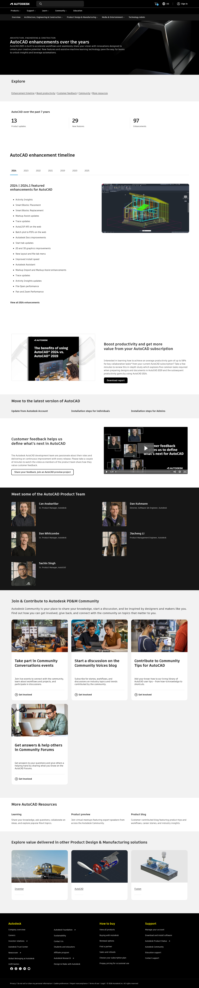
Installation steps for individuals (90, 411)
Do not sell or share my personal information (34, 983)
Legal (103, 983)
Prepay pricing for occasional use (114, 963)
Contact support (152, 958)
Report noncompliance (79, 983)
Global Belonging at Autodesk (21, 958)
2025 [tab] (87, 170)
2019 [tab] (62, 170)
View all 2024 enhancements (25, 302)
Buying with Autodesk (109, 935)
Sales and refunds (107, 952)
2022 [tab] (38, 170)
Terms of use (94, 983)
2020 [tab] (74, 170)
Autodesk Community (154, 947)
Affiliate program (61, 952)
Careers (11, 935)
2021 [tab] (50, 170)
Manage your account (154, 930)
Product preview (80, 814)
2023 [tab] (26, 170)
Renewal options (107, 941)
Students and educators (64, 947)
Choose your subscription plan (113, 958)
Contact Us (58, 941)
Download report (116, 380)
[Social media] (20, 969)
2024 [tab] (14, 170)
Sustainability (60, 936)
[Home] (20, 3)
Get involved (25, 694)
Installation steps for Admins (148, 411)
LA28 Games (13, 964)
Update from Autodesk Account (29, 411)
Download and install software (158, 935)
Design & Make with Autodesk (67, 964)
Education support (153, 952)
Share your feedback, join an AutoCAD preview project (42, 472)
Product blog (138, 814)
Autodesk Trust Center (18, 947)
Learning (16, 814)
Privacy (13, 983)
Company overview (16, 930)
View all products (107, 930)
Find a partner (106, 946)
